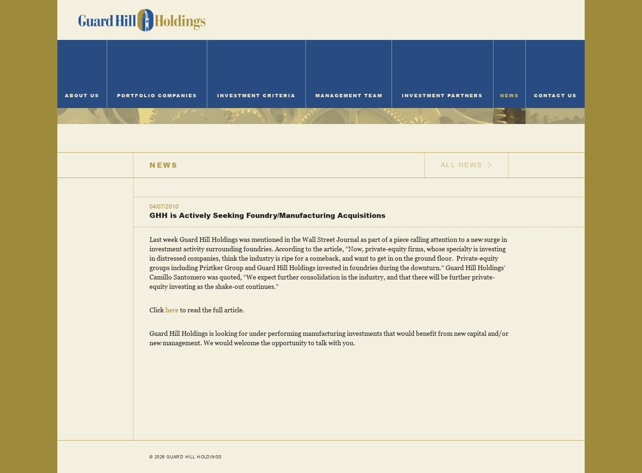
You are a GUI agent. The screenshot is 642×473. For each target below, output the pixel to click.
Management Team (349, 95)
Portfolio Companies (157, 95)
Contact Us (555, 95)
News (509, 95)
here (172, 310)
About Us (82, 95)
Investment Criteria (256, 95)
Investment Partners (442, 95)
